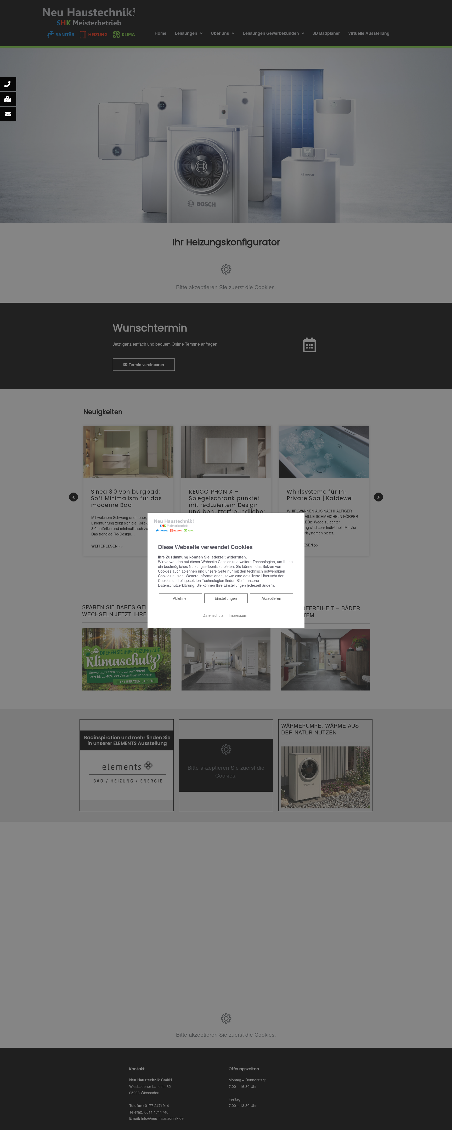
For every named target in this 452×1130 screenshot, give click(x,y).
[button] (8, 84)
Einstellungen (226, 598)
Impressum (238, 615)
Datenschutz (212, 615)
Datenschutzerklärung (176, 585)
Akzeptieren (271, 598)
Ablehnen (181, 598)
